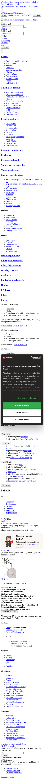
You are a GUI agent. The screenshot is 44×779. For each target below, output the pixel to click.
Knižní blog (26, 6)
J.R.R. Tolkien (11, 220)
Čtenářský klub (12, 731)
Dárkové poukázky (10, 255)
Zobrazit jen (6, 434)
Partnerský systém (13, 720)
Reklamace (10, 704)
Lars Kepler (10, 226)
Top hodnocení (11, 504)
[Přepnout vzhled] (2, 10)
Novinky (9, 195)
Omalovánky (11, 143)
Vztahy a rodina (12, 103)
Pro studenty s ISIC (13, 700)
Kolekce (9, 201)
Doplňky (37, 15)
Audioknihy (18, 15)
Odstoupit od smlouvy (14, 706)
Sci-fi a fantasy (11, 63)
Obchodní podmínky (14, 773)
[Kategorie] (2, 18)
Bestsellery (10, 193)
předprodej (28, 451)
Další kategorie (11, 83)
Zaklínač (9, 242)
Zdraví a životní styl (13, 105)
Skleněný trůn (11, 251)
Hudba (4, 285)
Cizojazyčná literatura (12, 175)
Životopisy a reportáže (14, 101)
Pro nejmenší (11, 124)
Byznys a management (14, 95)
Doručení (4, 4)
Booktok (9, 203)
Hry (31, 15)
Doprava (9, 678)
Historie (9, 99)
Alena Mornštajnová (14, 228)
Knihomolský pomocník (15, 738)
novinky (25, 437)
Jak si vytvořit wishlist (14, 691)
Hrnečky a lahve (9, 270)
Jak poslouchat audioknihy (16, 687)
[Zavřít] (2, 430)
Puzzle (4, 300)
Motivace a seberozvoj (14, 92)
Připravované (11, 197)
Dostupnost (6, 443)
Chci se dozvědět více (26, 398)
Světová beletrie (12, 79)
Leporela (9, 139)
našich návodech (20, 326)
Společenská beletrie (14, 70)
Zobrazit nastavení (20, 412)
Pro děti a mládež (9, 119)
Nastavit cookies (12, 768)
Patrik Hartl (10, 217)
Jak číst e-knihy (12, 684)
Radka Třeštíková (13, 224)
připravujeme (31, 453)
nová (21, 465)
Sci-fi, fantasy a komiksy (15, 137)
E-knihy (10, 15)
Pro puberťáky (11, 128)
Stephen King (11, 215)
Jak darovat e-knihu (13, 689)
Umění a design (12, 112)
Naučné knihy (11, 141)
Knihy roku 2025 (12, 190)
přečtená (25, 467)
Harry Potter (10, 240)
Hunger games (11, 244)
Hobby (8, 110)
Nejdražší (9, 508)
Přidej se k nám (12, 729)
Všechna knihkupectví (14, 630)
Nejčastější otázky (13, 693)
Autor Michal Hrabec (9, 523)
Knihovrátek (10, 6)
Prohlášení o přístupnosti (15, 727)
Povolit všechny (22, 405)
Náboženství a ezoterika (13, 165)
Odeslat (4, 755)
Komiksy (9, 65)
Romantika (10, 68)
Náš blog (9, 716)
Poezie (8, 81)
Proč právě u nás (12, 682)
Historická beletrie (13, 74)
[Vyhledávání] (2, 22)
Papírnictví (6, 275)
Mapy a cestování (10, 170)
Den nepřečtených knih (15, 735)
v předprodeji (23, 523)
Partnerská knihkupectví (15, 632)
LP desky (5, 290)
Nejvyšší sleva (11, 513)
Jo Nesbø (9, 222)
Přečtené (26, 15)
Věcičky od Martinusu (12, 260)
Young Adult (11, 130)
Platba (8, 680)
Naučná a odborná (10, 87)
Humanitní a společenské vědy (17, 97)
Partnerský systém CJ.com (16, 722)
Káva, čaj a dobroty (11, 265)
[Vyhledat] (25, 27)
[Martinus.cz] (12, 13)
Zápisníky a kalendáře (12, 280)
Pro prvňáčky (11, 126)
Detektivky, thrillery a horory (17, 61)
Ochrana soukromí (13, 771)
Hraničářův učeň (12, 246)
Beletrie (4, 56)
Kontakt (34, 6)
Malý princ (5, 579)
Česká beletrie (11, 76)
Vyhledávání (6, 24)
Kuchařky (6, 155)
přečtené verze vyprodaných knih (23, 481)
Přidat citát (5, 550)
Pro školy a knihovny (14, 698)
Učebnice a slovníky (11, 160)
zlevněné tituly (32, 439)
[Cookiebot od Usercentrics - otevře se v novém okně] (31, 357)
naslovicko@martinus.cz (20, 641)
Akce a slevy (11, 199)
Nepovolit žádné (22, 420)
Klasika (9, 72)
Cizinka (9, 249)
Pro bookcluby (11, 740)
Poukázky (18, 6)
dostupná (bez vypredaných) (21, 458)
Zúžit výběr (6, 485)
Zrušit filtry (5, 521)
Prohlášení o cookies (14, 724)
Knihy (4, 15)
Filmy (4, 295)
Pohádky (9, 134)
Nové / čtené (6, 462)
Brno (8, 628)
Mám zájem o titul (13, 206)
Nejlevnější (10, 511)
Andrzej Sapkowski (13, 230)
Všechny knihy (12, 188)
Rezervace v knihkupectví (16, 695)
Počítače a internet (13, 108)
